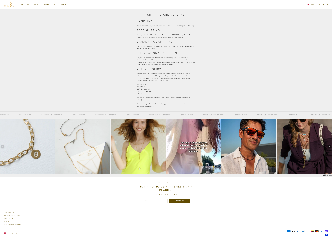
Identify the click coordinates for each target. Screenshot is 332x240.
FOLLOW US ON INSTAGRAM (14, 115)
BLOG (56, 4)
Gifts (29, 4)
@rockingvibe (41, 115)
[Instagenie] (327, 175)
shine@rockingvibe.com (145, 106)
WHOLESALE (8, 218)
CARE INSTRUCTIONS (11, 212)
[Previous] (2, 146)
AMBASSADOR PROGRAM (13, 225)
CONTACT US (8, 222)
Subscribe (180, 201)
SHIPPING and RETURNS (12, 215)
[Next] (329, 146)
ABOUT (36, 4)
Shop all (64, 4)
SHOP (21, 4)
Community (46, 4)
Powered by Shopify (160, 233)
